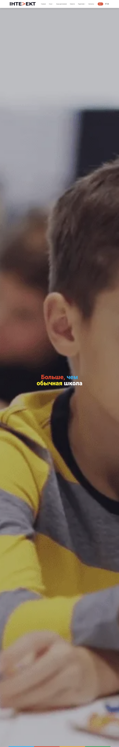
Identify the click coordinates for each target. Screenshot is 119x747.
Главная (43, 4)
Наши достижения (61, 4)
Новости (72, 4)
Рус (100, 4)
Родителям (81, 4)
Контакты (91, 4)
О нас (50, 4)
